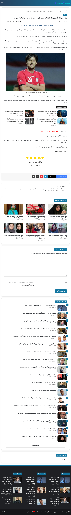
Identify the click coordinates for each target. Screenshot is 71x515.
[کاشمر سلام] (62, 3)
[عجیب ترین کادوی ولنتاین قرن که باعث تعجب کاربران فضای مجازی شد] (35, 209)
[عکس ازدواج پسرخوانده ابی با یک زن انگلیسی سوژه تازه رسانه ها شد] (62, 331)
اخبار (58, 11)
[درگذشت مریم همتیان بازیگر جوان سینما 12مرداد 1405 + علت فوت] (62, 438)
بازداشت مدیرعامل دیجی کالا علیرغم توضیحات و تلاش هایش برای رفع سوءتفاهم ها (35, 236)
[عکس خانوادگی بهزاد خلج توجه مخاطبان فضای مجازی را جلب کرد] (62, 423)
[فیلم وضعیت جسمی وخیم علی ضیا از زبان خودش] (62, 392)
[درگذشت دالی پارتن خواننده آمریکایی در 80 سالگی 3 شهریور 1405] (62, 315)
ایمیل (65, 282)
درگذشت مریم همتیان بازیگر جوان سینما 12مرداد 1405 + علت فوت (39, 436)
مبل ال (63, 459)
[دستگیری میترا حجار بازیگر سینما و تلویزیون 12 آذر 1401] (13, 209)
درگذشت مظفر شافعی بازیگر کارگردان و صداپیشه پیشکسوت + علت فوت (37, 413)
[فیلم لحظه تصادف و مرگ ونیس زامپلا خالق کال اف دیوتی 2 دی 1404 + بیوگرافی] (62, 121)
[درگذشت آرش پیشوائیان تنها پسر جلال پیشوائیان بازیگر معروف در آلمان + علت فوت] (62, 338)
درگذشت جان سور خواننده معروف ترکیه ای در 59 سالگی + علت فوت (38, 397)
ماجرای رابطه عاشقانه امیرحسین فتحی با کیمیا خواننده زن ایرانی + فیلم (37, 344)
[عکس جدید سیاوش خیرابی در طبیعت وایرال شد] (62, 385)
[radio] (28, 157)
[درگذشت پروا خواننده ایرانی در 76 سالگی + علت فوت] (62, 377)
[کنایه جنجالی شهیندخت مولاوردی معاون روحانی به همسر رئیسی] (57, 209)
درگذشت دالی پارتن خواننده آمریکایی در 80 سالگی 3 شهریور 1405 (39, 313)
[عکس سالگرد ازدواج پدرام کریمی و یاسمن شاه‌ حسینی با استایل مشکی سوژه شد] (62, 408)
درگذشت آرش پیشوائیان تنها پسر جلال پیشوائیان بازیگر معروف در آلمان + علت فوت (35, 336)
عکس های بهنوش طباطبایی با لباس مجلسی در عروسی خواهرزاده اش (38, 321)
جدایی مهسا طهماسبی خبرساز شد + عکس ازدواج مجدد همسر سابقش (38, 367)
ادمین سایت (61, 186)
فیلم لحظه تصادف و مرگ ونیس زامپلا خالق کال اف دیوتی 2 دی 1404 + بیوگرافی (46, 121)
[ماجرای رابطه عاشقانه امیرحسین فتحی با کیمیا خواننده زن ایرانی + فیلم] (62, 346)
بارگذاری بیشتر (35, 445)
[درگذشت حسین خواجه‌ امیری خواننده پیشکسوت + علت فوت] (62, 354)
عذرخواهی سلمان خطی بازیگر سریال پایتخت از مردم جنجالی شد (39, 359)
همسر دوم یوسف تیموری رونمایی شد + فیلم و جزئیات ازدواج (40, 305)
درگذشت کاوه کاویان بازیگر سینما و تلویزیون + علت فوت (41, 428)
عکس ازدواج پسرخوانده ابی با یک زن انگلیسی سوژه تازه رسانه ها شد (38, 328)
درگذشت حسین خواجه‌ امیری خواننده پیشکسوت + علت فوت (40, 351)
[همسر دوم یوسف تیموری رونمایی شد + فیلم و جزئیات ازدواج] (62, 308)
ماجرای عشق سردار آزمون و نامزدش (49, 131)
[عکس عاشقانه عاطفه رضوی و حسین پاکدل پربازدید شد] (57, 228)
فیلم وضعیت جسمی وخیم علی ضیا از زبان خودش (43, 390)
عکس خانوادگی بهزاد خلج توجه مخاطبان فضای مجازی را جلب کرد (39, 421)
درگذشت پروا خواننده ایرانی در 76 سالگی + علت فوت (42, 374)
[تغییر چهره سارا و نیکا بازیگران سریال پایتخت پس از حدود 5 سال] (13, 228)
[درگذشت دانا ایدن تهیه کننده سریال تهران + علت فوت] (62, 113)
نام (66, 275)
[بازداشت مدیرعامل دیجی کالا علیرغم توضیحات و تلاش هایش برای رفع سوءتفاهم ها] (35, 228)
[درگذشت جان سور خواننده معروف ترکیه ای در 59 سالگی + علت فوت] (62, 400)
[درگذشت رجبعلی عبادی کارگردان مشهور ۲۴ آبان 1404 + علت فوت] (29, 121)
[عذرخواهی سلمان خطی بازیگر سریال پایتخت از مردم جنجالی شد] (62, 361)
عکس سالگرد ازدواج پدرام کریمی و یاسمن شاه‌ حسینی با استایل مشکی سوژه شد (35, 405)
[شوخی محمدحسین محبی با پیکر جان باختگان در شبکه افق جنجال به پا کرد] (29, 113)
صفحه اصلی (63, 11)
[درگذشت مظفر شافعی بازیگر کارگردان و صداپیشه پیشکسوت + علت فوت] (62, 415)
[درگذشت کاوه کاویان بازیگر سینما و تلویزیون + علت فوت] (62, 431)
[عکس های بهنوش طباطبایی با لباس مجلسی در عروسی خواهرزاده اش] (62, 323)
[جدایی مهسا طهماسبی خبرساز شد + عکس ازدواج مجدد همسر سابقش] (62, 369)
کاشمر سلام (30, 511)
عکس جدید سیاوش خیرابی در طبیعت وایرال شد (44, 382)
